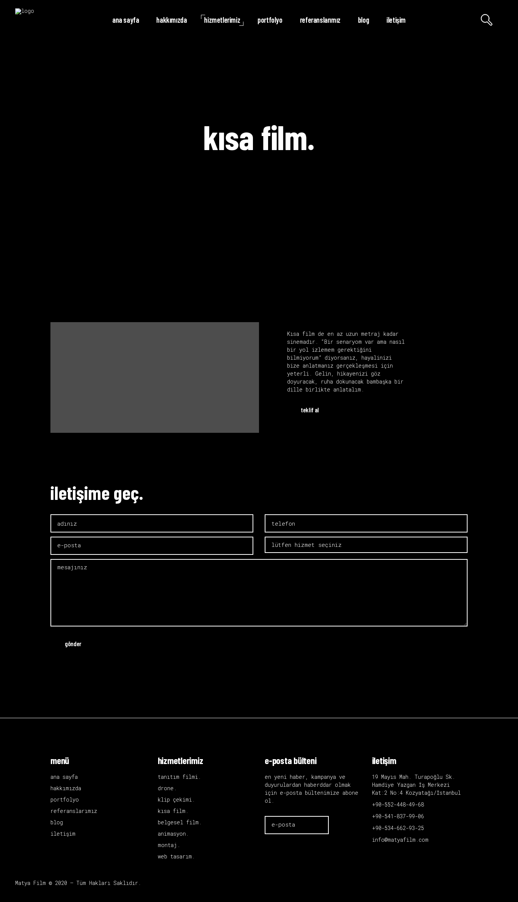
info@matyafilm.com (400, 839)
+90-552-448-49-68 (398, 804)
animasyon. (173, 833)
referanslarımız (73, 810)
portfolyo (64, 799)
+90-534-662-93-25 (398, 828)
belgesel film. (180, 822)
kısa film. (173, 810)
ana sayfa (64, 776)
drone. (167, 788)
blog (56, 822)
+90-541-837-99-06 (398, 816)
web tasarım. (176, 856)
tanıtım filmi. (179, 776)
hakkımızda (65, 788)
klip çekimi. (176, 799)
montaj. (169, 845)
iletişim (62, 833)
